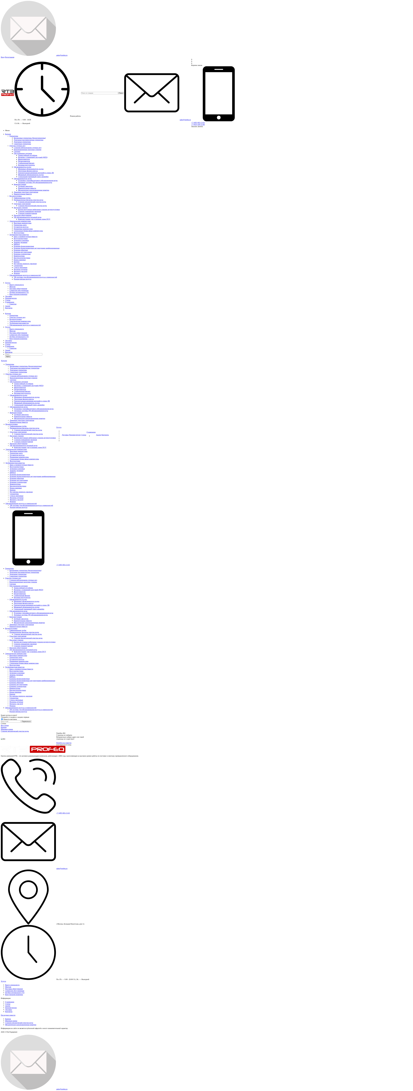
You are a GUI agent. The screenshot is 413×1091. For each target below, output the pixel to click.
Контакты (8, 308)
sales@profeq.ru (185, 120)
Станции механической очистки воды (15, 731)
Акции (7, 306)
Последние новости (8, 1015)
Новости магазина (10, 719)
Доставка (8, 296)
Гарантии (12, 304)
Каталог (8, 134)
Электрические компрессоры (20, 221)
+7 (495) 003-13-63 (198, 123)
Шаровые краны (7, 729)
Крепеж (4, 727)
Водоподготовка (15, 196)
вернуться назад (65, 745)
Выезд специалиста (16, 285)
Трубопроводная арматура (19, 235)
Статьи (7, 300)
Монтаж (12, 287)
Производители (11, 298)
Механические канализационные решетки (20, 1025)
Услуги (7, 283)
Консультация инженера (18, 294)
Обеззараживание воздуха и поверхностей (25, 275)
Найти (8, 356)
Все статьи (5, 725)
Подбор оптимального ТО (19, 292)
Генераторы (13, 136)
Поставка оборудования (18, 288)
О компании (9, 302)
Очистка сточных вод (17, 146)
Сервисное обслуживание (19, 290)
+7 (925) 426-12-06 (198, 124)
